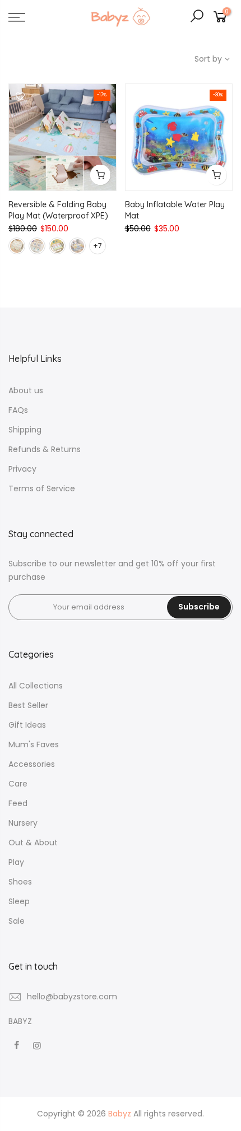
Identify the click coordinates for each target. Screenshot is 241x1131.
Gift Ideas (27, 724)
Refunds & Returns (44, 449)
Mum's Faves (33, 744)
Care (17, 783)
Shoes (20, 881)
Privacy (22, 468)
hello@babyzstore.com (72, 996)
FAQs (18, 410)
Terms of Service (41, 488)
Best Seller (28, 705)
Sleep (19, 901)
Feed (17, 803)
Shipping (24, 429)
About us (25, 390)
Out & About (33, 842)
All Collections (35, 685)
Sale (16, 921)
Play (16, 862)
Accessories (31, 764)
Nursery (23, 823)
